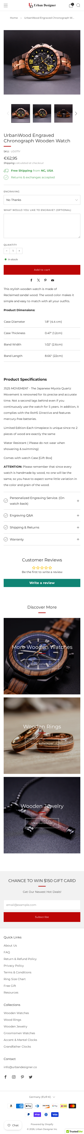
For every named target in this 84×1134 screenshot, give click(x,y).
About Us (10, 945)
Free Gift (10, 985)
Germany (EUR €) (40, 1096)
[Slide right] (75, 113)
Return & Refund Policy (20, 959)
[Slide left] (8, 113)
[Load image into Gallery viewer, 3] (63, 113)
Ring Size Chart (15, 979)
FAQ (7, 952)
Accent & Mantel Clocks (20, 1039)
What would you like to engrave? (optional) (37, 210)
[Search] (78, 5)
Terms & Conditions (17, 972)
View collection (42, 664)
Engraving (12, 191)
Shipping (9, 163)
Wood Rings (12, 1019)
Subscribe (42, 916)
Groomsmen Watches (19, 1033)
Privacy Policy (14, 965)
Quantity (10, 245)
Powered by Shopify (42, 1124)
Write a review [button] (42, 583)
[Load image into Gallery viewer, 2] (42, 113)
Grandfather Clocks (17, 1046)
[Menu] (6, 5)
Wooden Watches (16, 1013)
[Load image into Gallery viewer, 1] (20, 113)
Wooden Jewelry (15, 1026)
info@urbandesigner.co (20, 1067)
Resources (11, 992)
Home (14, 17)
